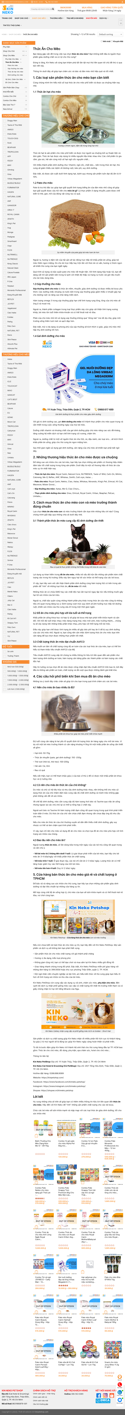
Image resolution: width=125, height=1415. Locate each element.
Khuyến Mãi (118, 41)
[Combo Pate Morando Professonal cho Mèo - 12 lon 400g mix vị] (112, 1128)
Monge (10, 232)
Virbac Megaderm (14, 179)
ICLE (9, 381)
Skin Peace (11, 339)
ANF (9, 201)
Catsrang (11, 498)
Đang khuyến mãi (14, 574)
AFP (9, 156)
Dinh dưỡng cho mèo (15, 75)
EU (8, 413)
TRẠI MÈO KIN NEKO (75, 18)
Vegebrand (11, 308)
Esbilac (10, 317)
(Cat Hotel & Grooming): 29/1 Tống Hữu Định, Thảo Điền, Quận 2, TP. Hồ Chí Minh (15, 1397)
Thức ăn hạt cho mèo (15, 72)
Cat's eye (11, 489)
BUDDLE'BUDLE (14, 183)
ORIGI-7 (10, 210)
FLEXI (9, 250)
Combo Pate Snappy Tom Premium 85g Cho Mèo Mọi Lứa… (66, 1191)
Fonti (9, 143)
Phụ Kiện (6, 47)
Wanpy (10, 547)
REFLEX (10, 299)
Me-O (9, 605)
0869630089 (65, 7)
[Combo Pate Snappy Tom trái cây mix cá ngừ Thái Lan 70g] (89, 1174)
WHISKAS (11, 515)
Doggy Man (12, 120)
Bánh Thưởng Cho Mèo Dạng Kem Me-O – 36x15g (43, 1143)
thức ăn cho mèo (76, 82)
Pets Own (11, 326)
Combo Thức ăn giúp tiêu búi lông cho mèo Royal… (112, 1234)
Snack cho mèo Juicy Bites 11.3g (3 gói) (112, 1364)
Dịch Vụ (103, 18)
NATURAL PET (13, 331)
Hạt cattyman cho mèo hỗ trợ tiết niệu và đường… (88, 1279)
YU (8, 636)
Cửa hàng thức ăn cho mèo (78, 938)
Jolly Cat (11, 600)
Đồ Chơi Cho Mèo (11, 82)
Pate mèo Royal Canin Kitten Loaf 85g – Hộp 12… (88, 1319)
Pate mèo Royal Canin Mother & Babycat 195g (111, 1319)
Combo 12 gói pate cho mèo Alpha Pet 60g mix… (66, 1143)
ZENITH (10, 219)
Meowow (11, 533)
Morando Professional (16, 290)
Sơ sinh (10, 651)
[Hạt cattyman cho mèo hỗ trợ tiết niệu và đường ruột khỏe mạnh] (89, 1264)
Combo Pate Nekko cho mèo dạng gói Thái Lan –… (42, 1191)
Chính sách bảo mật (40, 1401)
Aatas (9, 359)
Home (4, 34)
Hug (9, 228)
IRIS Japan (11, 277)
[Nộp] (53, 9)
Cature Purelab (13, 272)
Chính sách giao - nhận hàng (44, 1394)
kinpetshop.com (41, 1412)
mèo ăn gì (72, 190)
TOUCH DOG (12, 138)
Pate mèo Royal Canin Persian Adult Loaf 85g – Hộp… (42, 1366)
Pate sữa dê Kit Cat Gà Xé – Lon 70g (89, 1363)
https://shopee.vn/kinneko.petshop (57, 1090)
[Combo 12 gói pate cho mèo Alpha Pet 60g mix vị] (66, 1128)
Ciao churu (11, 524)
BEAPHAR (11, 147)
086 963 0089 (77, 1394)
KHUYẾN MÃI (91, 18)
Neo (9, 453)
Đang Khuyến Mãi (14, 295)
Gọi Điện (119, 1387)
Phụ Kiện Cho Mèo (12, 59)
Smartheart (12, 241)
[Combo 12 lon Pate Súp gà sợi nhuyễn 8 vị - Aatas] (89, 1128)
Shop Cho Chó (9, 51)
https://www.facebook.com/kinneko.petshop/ (64, 1082)
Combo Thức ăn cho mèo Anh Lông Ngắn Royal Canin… (43, 1236)
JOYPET (10, 304)
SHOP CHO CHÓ (21, 18)
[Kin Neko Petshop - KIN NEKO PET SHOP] (14, 9)
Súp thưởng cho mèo (15, 68)
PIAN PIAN (11, 134)
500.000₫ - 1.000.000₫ (17, 671)
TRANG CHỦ (7, 18)
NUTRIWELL (12, 255)
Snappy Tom (12, 623)
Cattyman (11, 431)
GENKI (10, 417)
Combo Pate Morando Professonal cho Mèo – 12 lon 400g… (112, 1146)
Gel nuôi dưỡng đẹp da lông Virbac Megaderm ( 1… (66, 1279)
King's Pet (11, 223)
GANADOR (11, 205)
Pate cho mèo (13, 65)
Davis (9, 335)
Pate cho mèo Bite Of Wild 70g (112, 1278)
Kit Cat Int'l (11, 618)
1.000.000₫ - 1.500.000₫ (17, 676)
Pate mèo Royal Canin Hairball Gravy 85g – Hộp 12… (65, 1321)
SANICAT (11, 395)
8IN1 (9, 165)
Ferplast (10, 286)
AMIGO (10, 129)
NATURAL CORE (14, 196)
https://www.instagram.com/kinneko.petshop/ (64, 1086)
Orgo (9, 246)
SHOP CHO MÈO (39, 18)
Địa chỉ (120, 1380)
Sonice (10, 560)
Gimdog (10, 170)
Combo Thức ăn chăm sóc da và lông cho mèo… (111, 1190)
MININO (10, 507)
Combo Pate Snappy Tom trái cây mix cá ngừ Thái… (88, 1191)
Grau (9, 174)
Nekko (10, 542)
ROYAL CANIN (13, 214)
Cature (10, 408)
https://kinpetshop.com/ (53, 1077)
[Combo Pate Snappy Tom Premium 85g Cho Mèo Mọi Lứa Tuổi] (66, 1174)
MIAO (9, 390)
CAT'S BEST (12, 399)
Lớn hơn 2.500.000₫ (15, 689)
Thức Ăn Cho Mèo (12, 62)
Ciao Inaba (11, 313)
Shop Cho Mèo (15, 34)
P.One (9, 281)
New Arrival (7, 109)
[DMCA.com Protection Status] (103, 1400)
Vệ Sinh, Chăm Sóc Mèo (14, 79)
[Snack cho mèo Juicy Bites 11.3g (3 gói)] (112, 1349)
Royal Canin (12, 511)
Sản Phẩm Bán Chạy (11, 87)
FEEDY (10, 161)
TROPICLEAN (12, 152)
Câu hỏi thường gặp (40, 1404)
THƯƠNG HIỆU (56, 18)
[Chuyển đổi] (26, 51)
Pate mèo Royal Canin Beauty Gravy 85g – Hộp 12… (42, 1321)
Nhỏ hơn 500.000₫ (15, 667)
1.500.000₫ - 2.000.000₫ (17, 680)
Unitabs (10, 457)
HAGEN (10, 192)
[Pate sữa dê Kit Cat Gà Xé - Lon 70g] (89, 1349)
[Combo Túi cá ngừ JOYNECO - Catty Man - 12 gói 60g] (43, 1264)
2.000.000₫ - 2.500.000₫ (18, 685)
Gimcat (10, 444)
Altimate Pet (12, 348)
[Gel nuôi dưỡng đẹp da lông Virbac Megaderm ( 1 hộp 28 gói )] (66, 1264)
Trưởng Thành (13, 656)
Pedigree (11, 237)
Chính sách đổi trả (40, 1397)
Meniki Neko (12, 592)
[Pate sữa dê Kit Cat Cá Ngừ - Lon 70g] (66, 1349)
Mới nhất (106, 41)
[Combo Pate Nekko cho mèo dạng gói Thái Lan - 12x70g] (43, 1174)
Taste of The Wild (14, 125)
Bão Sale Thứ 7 (9, 105)
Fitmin (9, 502)
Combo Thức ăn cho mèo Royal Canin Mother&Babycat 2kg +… (88, 1237)
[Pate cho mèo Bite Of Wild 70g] (112, 1264)
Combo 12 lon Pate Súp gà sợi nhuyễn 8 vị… (89, 1143)
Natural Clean (12, 268)
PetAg (9, 322)
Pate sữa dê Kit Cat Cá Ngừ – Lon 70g (66, 1363)
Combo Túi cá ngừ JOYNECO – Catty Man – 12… (43, 1279)
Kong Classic (12, 264)
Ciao (9, 587)
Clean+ (10, 596)
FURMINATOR (13, 188)
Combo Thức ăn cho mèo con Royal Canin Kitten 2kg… (66, 1234)
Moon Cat (11, 422)
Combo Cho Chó (9, 96)
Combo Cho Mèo (9, 100)
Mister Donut (12, 538)
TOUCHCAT (12, 386)
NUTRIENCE (12, 259)
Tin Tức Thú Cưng (11, 25)
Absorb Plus (12, 344)
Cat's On (10, 493)
